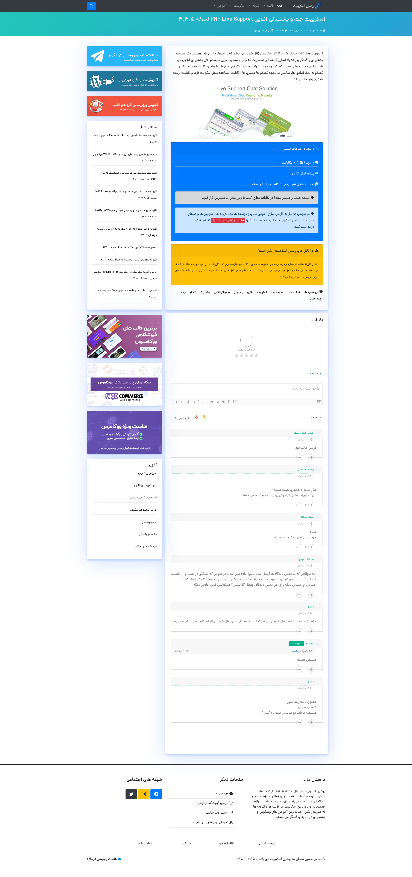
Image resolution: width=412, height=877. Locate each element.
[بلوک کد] (218, 402)
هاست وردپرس (107, 859)
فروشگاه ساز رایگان (146, 547)
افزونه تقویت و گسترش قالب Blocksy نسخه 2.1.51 (128, 260)
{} (229, 401)
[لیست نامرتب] (206, 402)
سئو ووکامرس (149, 522)
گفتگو (192, 293)
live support (278, 293)
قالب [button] (270, 6)
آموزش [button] (221, 6)
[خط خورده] (194, 402)
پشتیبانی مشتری (303, 31)
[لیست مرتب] (200, 402)
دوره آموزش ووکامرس (145, 486)
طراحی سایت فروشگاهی (143, 510)
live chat (294, 293)
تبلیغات (185, 843)
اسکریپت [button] (239, 6)
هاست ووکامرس (148, 535)
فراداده (91, 859)
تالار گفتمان (226, 843)
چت (292, 31)
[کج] (182, 402)
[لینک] (224, 402)
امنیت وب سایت (217, 812)
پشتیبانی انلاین (222, 293)
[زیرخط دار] (188, 402)
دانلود (310, 163)
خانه (279, 6)
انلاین (250, 293)
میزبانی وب (221, 793)
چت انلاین (315, 299)
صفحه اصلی (267, 843)
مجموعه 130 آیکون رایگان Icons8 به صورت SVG (129, 248)
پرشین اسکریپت (303, 6)
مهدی (295, 651)
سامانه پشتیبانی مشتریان (228, 220)
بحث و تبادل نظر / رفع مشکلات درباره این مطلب (282, 184)
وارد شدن (315, 374)
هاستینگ (205, 293)
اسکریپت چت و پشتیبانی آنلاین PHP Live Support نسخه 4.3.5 (252, 19)
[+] (235, 401)
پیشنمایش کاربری (303, 173)
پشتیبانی (238, 293)
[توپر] (176, 402)
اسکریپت (262, 293)
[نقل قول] (212, 402)
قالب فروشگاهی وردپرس (143, 498)
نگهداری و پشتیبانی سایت (211, 822)
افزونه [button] (255, 6)
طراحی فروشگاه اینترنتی (213, 803)
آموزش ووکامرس (147, 473)
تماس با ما (145, 843)
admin (309, 643)
